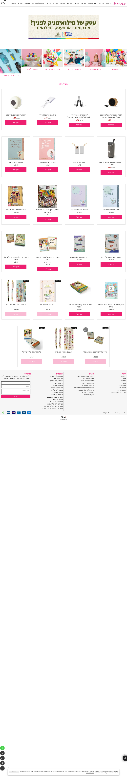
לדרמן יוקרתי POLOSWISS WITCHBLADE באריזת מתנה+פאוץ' (79, 116)
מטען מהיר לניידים (79, 162)
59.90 (48, 264)
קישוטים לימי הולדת (56, 401)
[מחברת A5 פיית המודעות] (79, 207)
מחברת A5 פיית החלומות (111, 209)
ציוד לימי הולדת (58, 378)
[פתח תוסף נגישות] (125, 758)
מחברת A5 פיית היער (16, 162)
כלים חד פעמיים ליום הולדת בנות (84, 388)
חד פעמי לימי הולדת (88, 385)
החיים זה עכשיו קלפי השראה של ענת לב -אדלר (79, 305)
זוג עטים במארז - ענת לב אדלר (16, 304)
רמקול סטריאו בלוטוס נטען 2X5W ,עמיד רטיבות (111, 163)
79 (80, 165)
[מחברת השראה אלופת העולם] (79, 254)
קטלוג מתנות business (118, 392)
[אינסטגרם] (2, 768)
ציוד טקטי (101, 3)
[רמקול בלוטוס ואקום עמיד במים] (16, 112)
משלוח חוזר (122, 388)
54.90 (17, 212)
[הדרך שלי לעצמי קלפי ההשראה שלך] (95, 349)
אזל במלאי (58, 281)
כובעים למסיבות (58, 385)
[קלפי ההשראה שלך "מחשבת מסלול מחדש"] (47, 254)
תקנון (124, 383)
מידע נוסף (123, 385)
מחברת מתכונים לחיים (47, 304)
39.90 (48, 165)
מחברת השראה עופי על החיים (111, 257)
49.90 (48, 309)
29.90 (17, 309)
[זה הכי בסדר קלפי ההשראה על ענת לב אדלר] (15, 247)
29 (110, 120)
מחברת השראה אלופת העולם (79, 257)
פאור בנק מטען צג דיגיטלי (47, 115)
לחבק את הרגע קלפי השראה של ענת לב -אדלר (111, 305)
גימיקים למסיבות (89, 394)
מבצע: (113, 120)
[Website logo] (119, 3)
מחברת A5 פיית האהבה (48, 162)
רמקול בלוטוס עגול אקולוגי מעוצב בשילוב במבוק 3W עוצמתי (111, 116)
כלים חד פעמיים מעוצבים (55, 397)
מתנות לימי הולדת (57, 390)
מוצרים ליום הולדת (57, 388)
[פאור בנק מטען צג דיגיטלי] (48, 112)
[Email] (2, 758)
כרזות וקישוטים (92, 3)
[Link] (2, 763)
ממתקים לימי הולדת (66, 3)
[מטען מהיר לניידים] (79, 159)
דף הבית (123, 376)
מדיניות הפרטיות (90, 773)
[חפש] (1, 3)
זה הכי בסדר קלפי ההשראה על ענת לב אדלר (16, 258)
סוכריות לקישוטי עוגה (38, 3)
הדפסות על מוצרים (24, 3)
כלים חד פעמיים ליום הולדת (85, 376)
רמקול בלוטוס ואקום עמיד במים (16, 115)
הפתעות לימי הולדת (80, 3)
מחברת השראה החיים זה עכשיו (16, 209)
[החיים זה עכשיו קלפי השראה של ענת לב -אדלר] (79, 294)
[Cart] (4, 3)
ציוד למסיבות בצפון (88, 378)
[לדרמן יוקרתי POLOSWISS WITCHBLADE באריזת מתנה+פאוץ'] (79, 112)
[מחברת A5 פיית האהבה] (47, 159)
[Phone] (2, 753)
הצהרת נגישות (121, 390)
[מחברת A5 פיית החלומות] (111, 207)
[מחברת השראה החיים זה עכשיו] (16, 207)
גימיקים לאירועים (57, 392)
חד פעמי (108, 3)
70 (78, 120)
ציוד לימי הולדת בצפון (87, 381)
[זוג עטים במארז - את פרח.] (63, 349)
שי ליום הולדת (58, 383)
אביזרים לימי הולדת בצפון (86, 390)
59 (46, 118)
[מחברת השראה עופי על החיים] (111, 254)
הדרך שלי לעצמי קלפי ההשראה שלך (95, 352)
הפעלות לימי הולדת (56, 381)
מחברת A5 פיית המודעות (79, 209)
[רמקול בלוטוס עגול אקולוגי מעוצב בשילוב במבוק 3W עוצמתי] (111, 112)
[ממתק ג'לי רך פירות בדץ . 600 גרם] (47, 207)
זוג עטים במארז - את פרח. (63, 352)
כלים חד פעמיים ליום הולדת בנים (52, 406)
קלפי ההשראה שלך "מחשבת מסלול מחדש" (48, 258)
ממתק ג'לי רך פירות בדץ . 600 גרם (47, 209)
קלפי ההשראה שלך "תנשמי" (31, 352)
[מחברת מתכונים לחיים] (47, 302)
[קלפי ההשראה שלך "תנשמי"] (31, 349)
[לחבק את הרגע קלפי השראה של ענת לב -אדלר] (111, 302)
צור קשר (13, 3)
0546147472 (8, 378)
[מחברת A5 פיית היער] (15, 159)
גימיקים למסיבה (58, 399)
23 (48, 215)
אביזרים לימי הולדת (52, 3)
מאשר (14, 772)
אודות (124, 378)
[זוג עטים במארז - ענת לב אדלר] (15, 302)
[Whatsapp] (2, 748)
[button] (111, 125)
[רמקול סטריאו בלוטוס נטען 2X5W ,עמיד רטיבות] (111, 159)
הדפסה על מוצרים (57, 394)
